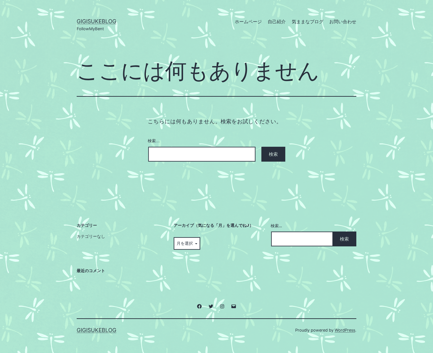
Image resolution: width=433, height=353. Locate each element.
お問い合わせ (342, 21)
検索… (154, 141)
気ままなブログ (307, 21)
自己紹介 (277, 21)
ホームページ (248, 21)
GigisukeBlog (96, 21)
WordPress (345, 330)
